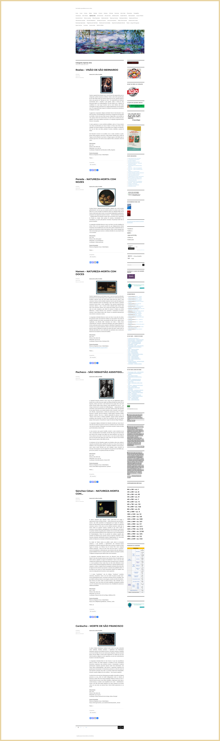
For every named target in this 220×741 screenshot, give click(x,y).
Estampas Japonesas (80, 22)
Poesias (95, 13)
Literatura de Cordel (133, 20)
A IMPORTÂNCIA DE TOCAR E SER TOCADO (136, 176)
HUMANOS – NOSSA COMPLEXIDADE (135, 182)
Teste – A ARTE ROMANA (132, 350)
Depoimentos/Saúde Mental (118, 22)
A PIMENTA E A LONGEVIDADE (133, 171)
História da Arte (104, 18)
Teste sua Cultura (114, 18)
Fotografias (136, 13)
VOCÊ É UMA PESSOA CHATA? (133, 175)
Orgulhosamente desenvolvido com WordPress (85, 735)
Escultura (117, 13)
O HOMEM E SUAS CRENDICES (133, 184)
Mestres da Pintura (133, 18)
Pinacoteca (129, 13)
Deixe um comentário (80, 77)
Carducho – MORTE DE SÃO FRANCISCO (99, 626)
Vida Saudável (131, 15)
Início (77, 13)
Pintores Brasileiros (91, 20)
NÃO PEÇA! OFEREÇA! (132, 160)
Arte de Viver (108, 15)
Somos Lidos (92, 25)
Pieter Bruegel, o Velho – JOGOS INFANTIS (136, 345)
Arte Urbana (85, 15)
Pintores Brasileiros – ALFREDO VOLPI (135, 340)
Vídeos (90, 13)
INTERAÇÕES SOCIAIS (132, 186)
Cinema (100, 13)
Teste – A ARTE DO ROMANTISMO (134, 359)
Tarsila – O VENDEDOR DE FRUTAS (134, 342)
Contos (85, 13)
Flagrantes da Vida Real (92, 22)
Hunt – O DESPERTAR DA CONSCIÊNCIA (135, 396)
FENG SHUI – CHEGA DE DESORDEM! (135, 168)
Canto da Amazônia (111, 20)
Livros (81, 13)
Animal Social (100, 15)
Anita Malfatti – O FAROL (132, 344)
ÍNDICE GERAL (100, 25)
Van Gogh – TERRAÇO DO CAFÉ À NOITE (135, 385)
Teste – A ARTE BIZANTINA (133, 398)
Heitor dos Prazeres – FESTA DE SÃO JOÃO (136, 339)
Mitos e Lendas (87, 18)
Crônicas (111, 13)
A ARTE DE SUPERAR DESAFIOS (134, 174)
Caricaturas (78, 15)
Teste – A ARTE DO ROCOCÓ (133, 356)
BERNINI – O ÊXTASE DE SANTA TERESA (135, 354)
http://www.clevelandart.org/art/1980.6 (98, 347)
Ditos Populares (96, 18)
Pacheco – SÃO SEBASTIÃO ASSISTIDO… (100, 372)
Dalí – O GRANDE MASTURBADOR (134, 380)
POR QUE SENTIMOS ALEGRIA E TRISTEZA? (136, 172)
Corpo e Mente (139, 15)
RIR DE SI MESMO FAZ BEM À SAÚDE (135, 177)
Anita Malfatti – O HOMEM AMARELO (135, 363)
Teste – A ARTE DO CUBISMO (133, 349)
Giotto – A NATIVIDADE (132, 386)
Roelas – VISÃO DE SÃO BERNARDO (97, 69)
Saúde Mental (123, 15)
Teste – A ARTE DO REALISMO (133, 357)
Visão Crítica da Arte (122, 20)
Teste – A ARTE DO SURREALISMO (134, 343)
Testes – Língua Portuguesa (132, 22)
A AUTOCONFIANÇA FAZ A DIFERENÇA (135, 181)
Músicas (105, 13)
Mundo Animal (79, 18)
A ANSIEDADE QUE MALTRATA (133, 159)
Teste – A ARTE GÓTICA (132, 393)
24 (87, 727)
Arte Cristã (122, 13)
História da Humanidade (104, 22)
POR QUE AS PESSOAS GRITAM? (134, 162)
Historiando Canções (80, 20)
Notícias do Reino (123, 18)
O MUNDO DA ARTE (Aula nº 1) (133, 338)
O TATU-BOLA (130, 360)
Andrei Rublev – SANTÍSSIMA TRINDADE (135, 390)
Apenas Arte (92, 15)
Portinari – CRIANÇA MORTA (133, 355)
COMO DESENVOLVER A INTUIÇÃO (134, 158)
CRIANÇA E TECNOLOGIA (132, 183)
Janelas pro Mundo (101, 20)
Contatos (86, 25)
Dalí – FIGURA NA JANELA (133, 351)
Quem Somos (79, 25)
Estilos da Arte (115, 15)
